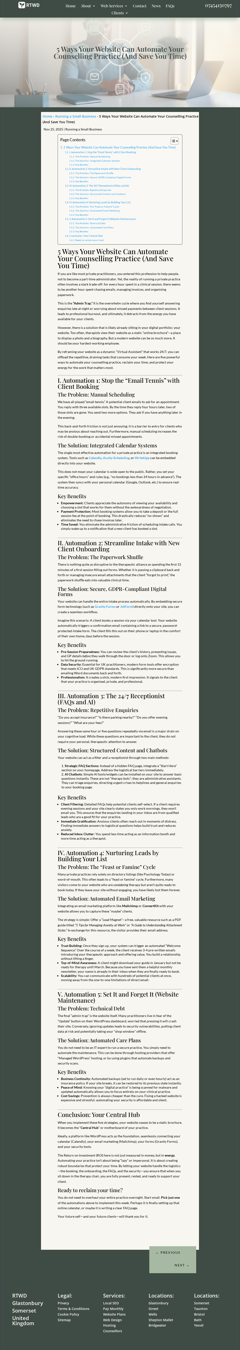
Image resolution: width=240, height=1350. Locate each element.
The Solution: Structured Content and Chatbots (100, 194)
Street (153, 1308)
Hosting (109, 1325)
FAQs (170, 6)
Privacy (63, 1303)
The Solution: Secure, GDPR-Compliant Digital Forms (103, 177)
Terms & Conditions (73, 1308)
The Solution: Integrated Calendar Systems (97, 160)
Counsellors (112, 1331)
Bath (198, 1320)
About (86, 6)
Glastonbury (159, 1303)
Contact (139, 6)
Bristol (199, 1314)
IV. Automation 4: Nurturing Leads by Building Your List (99, 202)
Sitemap (64, 1320)
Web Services (112, 6)
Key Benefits (81, 164)
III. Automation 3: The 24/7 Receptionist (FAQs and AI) (99, 185)
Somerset (201, 1303)
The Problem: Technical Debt (90, 223)
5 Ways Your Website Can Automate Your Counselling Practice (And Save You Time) (120, 147)
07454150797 (218, 4)
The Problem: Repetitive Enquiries (93, 190)
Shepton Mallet (161, 1320)
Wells (153, 1314)
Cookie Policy (68, 1314)
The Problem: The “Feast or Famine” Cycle (97, 206)
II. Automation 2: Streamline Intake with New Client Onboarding (105, 168)
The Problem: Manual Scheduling (92, 156)
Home (71, 6)
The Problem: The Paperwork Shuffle (94, 173)
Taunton (201, 1308)
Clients (118, 13)
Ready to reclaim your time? (89, 240)
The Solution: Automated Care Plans (94, 227)
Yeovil (198, 1325)
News (156, 6)
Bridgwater (157, 1325)
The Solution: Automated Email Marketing (97, 210)
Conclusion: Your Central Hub (85, 235)
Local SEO (111, 1303)
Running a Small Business (75, 116)
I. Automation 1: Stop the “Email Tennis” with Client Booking (102, 152)
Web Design (112, 1320)
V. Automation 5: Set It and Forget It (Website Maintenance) (102, 218)
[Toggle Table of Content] (172, 141)
